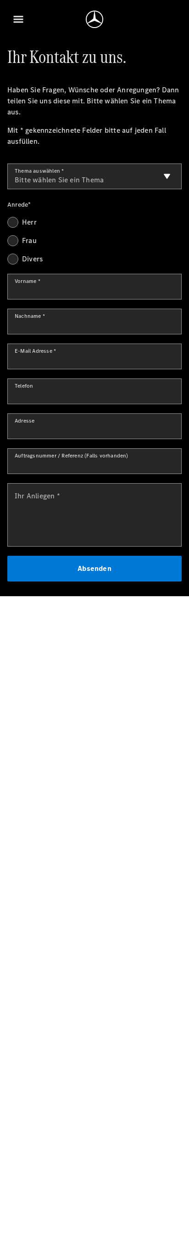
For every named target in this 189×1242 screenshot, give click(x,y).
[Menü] (18, 19)
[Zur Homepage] (94, 19)
